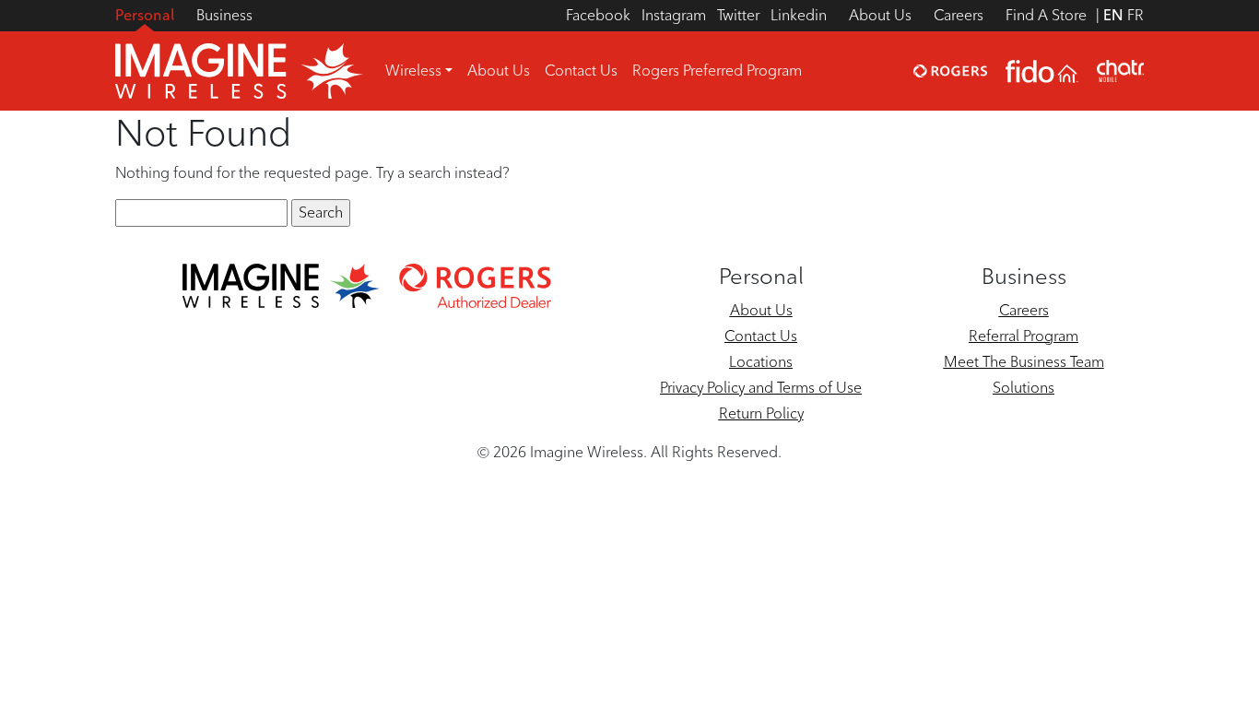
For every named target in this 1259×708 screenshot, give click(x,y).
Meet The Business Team (1024, 362)
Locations (761, 362)
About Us (880, 15)
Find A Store (1046, 15)
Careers (958, 15)
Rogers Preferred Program (717, 70)
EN (1113, 15)
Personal (144, 15)
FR (1135, 15)
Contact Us (581, 70)
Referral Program (1023, 336)
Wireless (413, 70)
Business (224, 15)
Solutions (1023, 387)
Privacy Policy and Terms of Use (761, 387)
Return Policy (761, 413)
